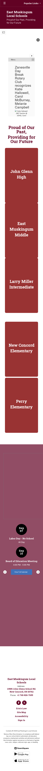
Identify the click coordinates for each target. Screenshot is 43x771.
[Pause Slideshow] (32, 56)
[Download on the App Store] (21, 760)
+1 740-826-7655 (25, 695)
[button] (32, 3)
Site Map (21, 712)
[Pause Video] (38, 40)
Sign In (21, 720)
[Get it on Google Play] (21, 754)
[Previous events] (5, 572)
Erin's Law (21, 708)
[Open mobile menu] (4, 3)
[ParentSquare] (21, 748)
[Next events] (38, 572)
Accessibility (21, 716)
